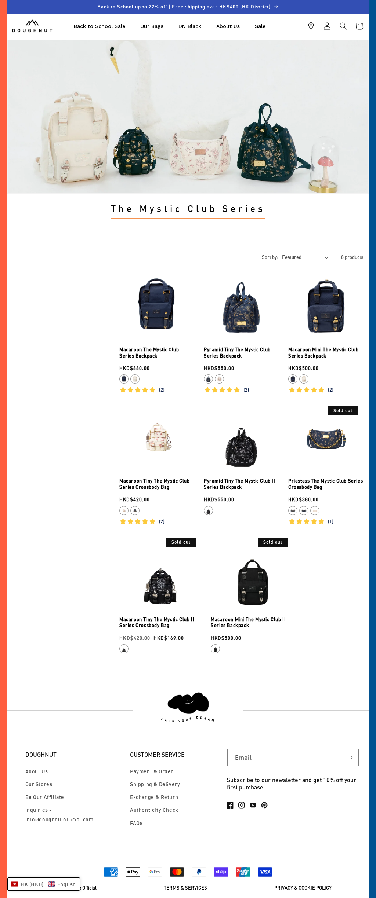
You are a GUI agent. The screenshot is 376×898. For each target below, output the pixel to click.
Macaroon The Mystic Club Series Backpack (149, 353)
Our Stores (39, 784)
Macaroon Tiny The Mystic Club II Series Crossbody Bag (156, 622)
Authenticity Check (154, 810)
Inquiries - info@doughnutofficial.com (59, 814)
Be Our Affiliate (45, 797)
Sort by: (270, 257)
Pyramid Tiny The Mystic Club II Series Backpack (239, 484)
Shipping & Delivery (155, 784)
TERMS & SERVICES (185, 888)
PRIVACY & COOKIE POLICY (303, 888)
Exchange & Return (154, 797)
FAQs (136, 823)
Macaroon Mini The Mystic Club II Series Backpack (248, 622)
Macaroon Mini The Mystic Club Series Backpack (323, 353)
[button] (343, 26)
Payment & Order (151, 771)
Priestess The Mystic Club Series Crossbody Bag (325, 484)
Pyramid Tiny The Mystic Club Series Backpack (237, 353)
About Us (36, 771)
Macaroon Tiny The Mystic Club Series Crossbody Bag (154, 484)
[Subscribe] (350, 757)
